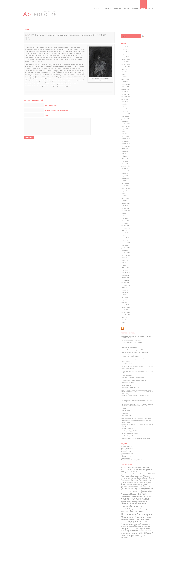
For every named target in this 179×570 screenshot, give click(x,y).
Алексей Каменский (127, 428)
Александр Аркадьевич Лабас (135, 468)
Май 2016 (124, 181)
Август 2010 (125, 317)
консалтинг (106, 8)
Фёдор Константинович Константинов (138, 526)
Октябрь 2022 (126, 143)
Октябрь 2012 (126, 253)
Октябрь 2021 (126, 171)
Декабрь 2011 (125, 277)
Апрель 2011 (125, 297)
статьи (126, 8)
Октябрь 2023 (126, 124)
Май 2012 (124, 265)
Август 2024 (125, 99)
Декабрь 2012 (126, 248)
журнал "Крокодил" (132, 533)
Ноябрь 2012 (125, 250)
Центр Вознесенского (130, 529)
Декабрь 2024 (126, 89)
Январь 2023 (125, 136)
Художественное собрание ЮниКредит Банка (135, 352)
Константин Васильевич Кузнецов (134, 495)
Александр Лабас (126, 470)
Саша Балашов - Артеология (40, 16)
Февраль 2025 (126, 84)
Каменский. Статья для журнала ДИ (132, 350)
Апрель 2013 (125, 238)
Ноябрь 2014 (125, 205)
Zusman (124, 408)
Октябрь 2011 (125, 282)
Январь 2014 (125, 220)
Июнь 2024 (125, 104)
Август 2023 (125, 129)
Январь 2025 (125, 86)
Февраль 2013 (126, 243)
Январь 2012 (125, 275)
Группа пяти (124, 455)
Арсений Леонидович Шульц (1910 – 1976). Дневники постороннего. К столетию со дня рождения (137, 405)
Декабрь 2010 (126, 307)
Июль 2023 (125, 131)
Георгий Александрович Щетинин (131, 340)
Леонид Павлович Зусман (135, 498)
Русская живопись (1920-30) (130, 433)
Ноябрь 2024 (125, 91)
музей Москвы (145, 536)
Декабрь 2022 (126, 139)
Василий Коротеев (142, 486)
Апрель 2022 (125, 158)
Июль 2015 (125, 193)
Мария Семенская (127, 375)
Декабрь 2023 (126, 119)
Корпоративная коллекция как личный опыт (134, 359)
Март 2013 (125, 240)
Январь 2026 (125, 57)
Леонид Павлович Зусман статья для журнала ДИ (136, 418)
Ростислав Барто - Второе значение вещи (134, 342)
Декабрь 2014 (126, 203)
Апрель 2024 (125, 109)
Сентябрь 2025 (126, 67)
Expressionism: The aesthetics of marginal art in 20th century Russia (136, 421)
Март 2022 (125, 161)
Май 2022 (124, 156)
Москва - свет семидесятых (130, 398)
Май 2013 (124, 235)
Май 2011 (124, 295)
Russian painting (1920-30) (129, 431)
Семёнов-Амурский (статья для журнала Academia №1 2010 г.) (138, 425)
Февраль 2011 (126, 302)
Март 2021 (125, 176)
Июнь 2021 (125, 173)
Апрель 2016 (125, 183)
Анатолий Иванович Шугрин (130, 345)
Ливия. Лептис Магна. (128, 369)
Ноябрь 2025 (125, 62)
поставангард (125, 537)
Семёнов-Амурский (127, 436)
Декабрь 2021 (126, 166)
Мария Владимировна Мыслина (137, 501)
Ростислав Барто (127, 415)
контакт (151, 8)
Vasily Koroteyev (126, 385)
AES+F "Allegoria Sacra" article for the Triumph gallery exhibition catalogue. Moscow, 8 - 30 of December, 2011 (137, 390)
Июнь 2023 (125, 134)
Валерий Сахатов (133, 482)
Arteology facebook (126, 446)
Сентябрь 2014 (126, 210)
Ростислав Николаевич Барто (132, 513)
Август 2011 (125, 287)
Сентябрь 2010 (126, 315)
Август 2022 (125, 148)
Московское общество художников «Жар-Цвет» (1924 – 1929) (138, 372)
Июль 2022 (125, 151)
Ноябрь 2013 (125, 223)
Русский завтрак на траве (129, 382)
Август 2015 (125, 191)
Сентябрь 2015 (126, 188)
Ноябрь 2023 (125, 121)
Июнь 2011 (125, 292)
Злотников (125, 413)
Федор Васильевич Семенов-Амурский (134, 523)
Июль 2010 (125, 320)
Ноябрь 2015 (125, 186)
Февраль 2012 (126, 272)
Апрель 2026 (125, 52)
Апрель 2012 (125, 267)
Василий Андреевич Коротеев (130, 387)
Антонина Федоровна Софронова (136, 474)
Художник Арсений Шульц (129, 347)
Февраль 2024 (126, 114)
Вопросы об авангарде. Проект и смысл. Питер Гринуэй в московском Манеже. (135, 355)
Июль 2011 (125, 290)
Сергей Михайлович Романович (136, 515)
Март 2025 (125, 81)
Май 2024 (124, 106)
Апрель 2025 (125, 79)
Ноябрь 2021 (125, 168)
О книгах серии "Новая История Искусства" (134, 380)
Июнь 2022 (125, 153)
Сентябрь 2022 (126, 146)
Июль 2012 (125, 260)
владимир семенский (129, 531)
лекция (143, 533)
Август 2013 (125, 230)
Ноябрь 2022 (125, 141)
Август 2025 (125, 69)
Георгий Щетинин (140, 492)
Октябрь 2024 (126, 94)
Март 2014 (125, 218)
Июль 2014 (125, 213)
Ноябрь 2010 (125, 310)
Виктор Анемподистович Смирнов (137, 488)
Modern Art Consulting (127, 448)
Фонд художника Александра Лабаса (132, 460)
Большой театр (142, 478)
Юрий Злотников (145, 528)
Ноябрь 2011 (125, 280)
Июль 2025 (125, 72)
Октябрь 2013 (126, 225)
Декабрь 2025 (126, 59)
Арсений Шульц (143, 476)
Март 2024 (125, 111)
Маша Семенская (127, 364)
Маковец (123, 501)
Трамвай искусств (126, 458)
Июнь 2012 (125, 263)
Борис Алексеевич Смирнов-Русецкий (137, 479)
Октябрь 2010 (126, 312)
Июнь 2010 (125, 322)
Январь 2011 (125, 305)
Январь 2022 (125, 163)
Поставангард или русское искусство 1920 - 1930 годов (138, 366)
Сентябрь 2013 (126, 228)
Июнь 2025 (125, 74)
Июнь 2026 (125, 47)
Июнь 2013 (125, 233)
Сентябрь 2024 (126, 96)
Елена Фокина (126, 361)
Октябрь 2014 (126, 208)
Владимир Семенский (127, 453)
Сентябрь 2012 (126, 255)
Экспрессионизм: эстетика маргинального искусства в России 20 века (137, 401)
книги (96, 8)
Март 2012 (125, 270)
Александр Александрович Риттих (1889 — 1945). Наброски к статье (136, 336)
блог (143, 8)
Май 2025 (124, 77)
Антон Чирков (125, 450)
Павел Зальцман (126, 456)
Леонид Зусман (126, 410)
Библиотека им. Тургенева (128, 478)
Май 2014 (124, 215)
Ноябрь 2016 (125, 178)
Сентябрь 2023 (126, 126)
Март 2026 (125, 54)
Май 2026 (124, 49)
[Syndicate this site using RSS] (122, 329)
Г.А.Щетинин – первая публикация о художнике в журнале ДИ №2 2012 (68, 35)
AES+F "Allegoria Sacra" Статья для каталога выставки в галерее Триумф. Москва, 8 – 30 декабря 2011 (138, 394)
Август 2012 (125, 258)
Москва (135, 506)
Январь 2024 (125, 116)
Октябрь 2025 (126, 64)
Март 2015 (125, 201)
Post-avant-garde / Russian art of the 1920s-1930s (136, 438)
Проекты (117, 8)
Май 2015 (124, 196)
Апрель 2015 (125, 198)
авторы (135, 8)
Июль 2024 (125, 101)
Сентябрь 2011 (126, 285)
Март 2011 (125, 300)
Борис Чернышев (126, 451)
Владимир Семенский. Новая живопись (133, 377)
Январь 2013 (125, 245)
